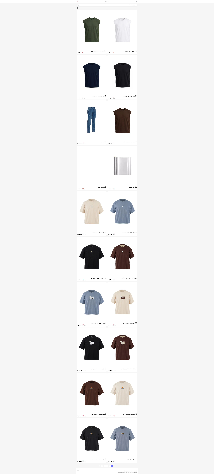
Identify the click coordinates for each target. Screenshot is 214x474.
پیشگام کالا (107, 1)
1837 (102, 466)
